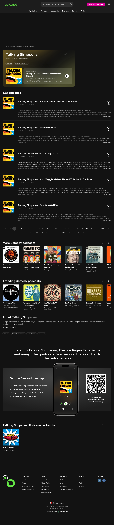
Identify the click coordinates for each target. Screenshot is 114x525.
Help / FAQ (63, 486)
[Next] (108, 242)
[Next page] (79, 233)
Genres (74, 11)
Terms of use (45, 480)
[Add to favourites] (65, 54)
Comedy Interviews (21, 63)
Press (24, 483)
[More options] (71, 54)
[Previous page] (10, 229)
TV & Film (42, 334)
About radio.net (27, 480)
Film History (31, 334)
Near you (65, 11)
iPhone (81, 480)
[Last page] (83, 233)
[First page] (6, 229)
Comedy (9, 63)
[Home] (6, 46)
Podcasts (44, 11)
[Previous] (102, 242)
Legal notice (45, 486)
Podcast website (8, 328)
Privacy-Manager (46, 492)
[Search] (70, 4)
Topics (83, 11)
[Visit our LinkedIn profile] (99, 480)
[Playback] (67, 76)
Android (81, 486)
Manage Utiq (45, 489)
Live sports (55, 11)
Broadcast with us (28, 489)
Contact (62, 480)
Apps (61, 483)
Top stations (33, 11)
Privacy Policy (45, 483)
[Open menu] (109, 4)
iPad (80, 483)
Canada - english (58, 503)
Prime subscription (66, 489)
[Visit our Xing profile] (104, 480)
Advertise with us (28, 486)
